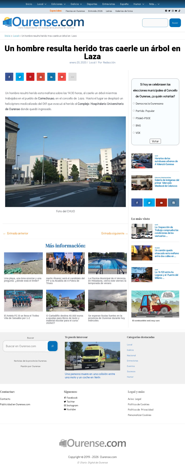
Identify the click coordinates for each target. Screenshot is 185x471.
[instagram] (173, 11)
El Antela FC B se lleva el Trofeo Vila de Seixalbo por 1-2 (21, 317)
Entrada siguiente (114, 233)
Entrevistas (132, 360)
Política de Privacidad (140, 409)
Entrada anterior (15, 233)
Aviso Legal (134, 398)
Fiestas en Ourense (75, 10)
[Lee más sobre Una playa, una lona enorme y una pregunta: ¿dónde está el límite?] (23, 263)
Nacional (131, 355)
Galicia (130, 349)
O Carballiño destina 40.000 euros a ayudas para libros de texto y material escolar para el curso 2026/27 (64, 319)
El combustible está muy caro (146, 321)
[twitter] (169, 11)
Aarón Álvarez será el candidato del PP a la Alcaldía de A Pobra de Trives (65, 281)
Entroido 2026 (95, 10)
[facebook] (166, 11)
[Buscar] (53, 346)
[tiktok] (179, 11)
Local (92, 62)
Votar (155, 141)
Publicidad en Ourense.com (15, 404)
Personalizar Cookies (139, 415)
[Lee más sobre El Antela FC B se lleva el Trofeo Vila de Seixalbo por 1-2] (23, 300)
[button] (44, 4)
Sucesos (131, 371)
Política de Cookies (138, 404)
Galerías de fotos (124, 10)
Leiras (109, 10)
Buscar (175, 23)
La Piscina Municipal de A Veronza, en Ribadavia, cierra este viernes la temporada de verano (107, 281)
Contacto (5, 398)
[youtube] (176, 11)
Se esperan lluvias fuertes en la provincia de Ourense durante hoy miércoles (106, 318)
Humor (130, 376)
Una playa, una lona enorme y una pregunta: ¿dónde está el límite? (22, 279)
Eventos (131, 366)
